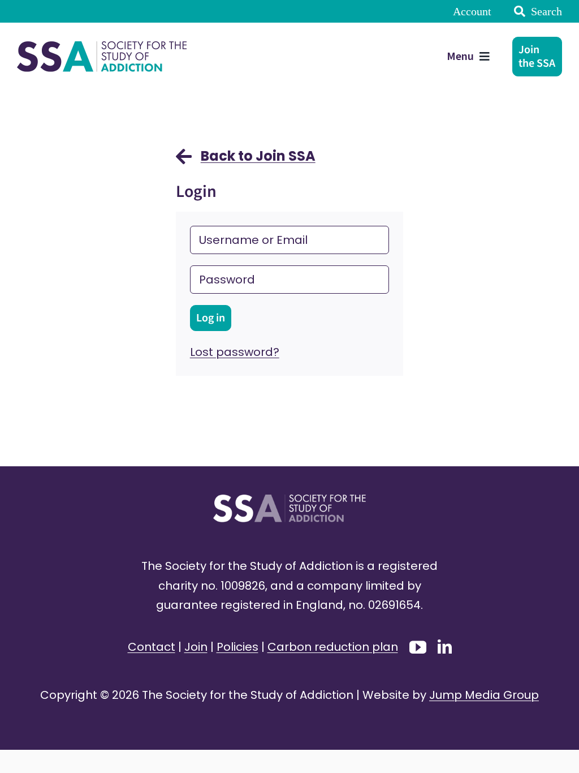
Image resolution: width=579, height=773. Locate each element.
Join (196, 647)
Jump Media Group (484, 695)
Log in (210, 318)
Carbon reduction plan (332, 647)
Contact (151, 647)
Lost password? (234, 352)
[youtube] (417, 647)
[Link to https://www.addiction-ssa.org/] (184, 162)
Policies (237, 647)
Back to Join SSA (258, 156)
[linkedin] (445, 646)
